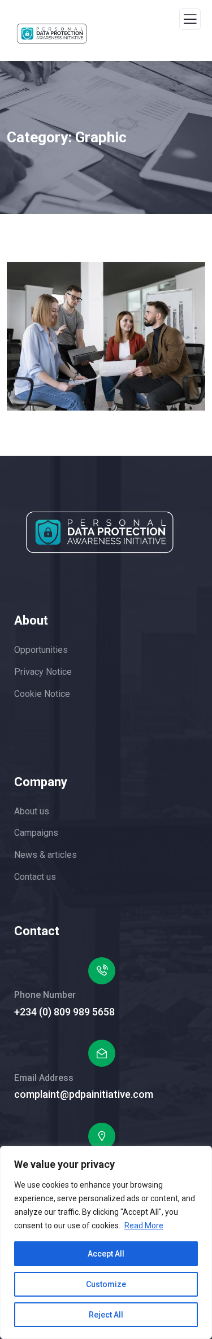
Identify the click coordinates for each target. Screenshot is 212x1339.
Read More (143, 1225)
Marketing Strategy (85, 380)
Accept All (106, 1253)
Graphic (49, 368)
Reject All (106, 1314)
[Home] (99, 532)
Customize (106, 1284)
